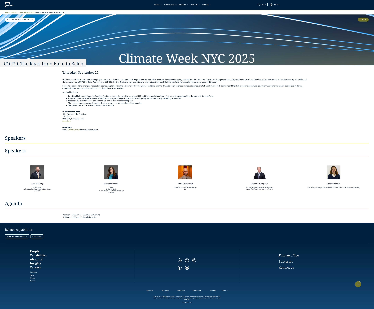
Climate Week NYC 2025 (26, 12)
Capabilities (169, 5)
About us (182, 5)
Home (7, 12)
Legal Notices (189, 298)
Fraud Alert (213, 290)
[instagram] (194, 260)
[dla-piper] (9, 4)
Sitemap (224, 290)
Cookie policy (181, 290)
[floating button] (358, 284)
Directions (66, 121)
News (32, 275)
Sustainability (37, 236)
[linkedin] (180, 260)
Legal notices (149, 290)
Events (13, 12)
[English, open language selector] (271, 5)
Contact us (286, 267)
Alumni (32, 281)
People (157, 5)
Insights (194, 5)
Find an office (289, 255)
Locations (33, 272)
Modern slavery (197, 290)
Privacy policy (165, 290)
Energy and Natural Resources (17, 236)
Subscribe (286, 261)
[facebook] (180, 268)
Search (263, 4)
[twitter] (187, 260)
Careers (205, 5)
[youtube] (187, 268)
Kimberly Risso (73, 129)
